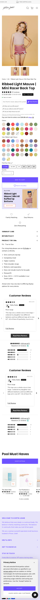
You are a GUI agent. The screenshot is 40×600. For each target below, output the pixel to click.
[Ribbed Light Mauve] (8, 150)
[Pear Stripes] (22, 129)
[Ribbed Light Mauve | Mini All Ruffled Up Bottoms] (29, 198)
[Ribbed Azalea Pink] (31, 129)
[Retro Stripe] (22, 145)
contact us (5, 251)
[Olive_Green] (17, 129)
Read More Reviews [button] (20, 336)
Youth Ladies (8, 278)
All (8, 79)
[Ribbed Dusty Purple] (35, 145)
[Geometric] (26, 124)
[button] (7, 92)
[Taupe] (13, 133)
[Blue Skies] (13, 141)
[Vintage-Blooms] (17, 133)
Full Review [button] (10, 328)
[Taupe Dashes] (22, 154)
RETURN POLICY (8, 236)
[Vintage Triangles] (31, 154)
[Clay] (22, 141)
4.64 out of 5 (25, 343)
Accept (19, 588)
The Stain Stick (6, 490)
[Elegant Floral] (31, 141)
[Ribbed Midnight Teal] (13, 150)
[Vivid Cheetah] (35, 154)
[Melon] (4, 145)
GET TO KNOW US (9, 547)
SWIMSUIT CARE (8, 231)
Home (4, 79)
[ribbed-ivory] (35, 129)
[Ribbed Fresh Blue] (4, 150)
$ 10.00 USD (9, 493)
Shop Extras (20, 461)
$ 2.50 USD (26, 496)
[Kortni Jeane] (9, 8)
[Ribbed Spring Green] (26, 150)
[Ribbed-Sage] (8, 133)
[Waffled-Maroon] (26, 133)
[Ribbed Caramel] (26, 145)
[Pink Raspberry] (26, 129)
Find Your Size (6, 163)
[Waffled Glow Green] (22, 133)
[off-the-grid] (13, 129)
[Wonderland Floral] (31, 133)
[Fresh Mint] (22, 124)
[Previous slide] (1, 318)
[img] (10, 302)
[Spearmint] (8, 154)
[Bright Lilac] (17, 141)
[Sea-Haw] (4, 154)
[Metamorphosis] (4, 129)
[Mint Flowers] (8, 145)
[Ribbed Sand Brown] (22, 150)
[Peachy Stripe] (17, 145)
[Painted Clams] (13, 145)
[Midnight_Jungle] (8, 129)
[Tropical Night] (26, 154)
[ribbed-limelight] (4, 133)
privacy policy (8, 571)
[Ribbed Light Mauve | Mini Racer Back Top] (15, 71)
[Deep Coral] (13, 124)
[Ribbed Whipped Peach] (35, 150)
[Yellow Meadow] (8, 159)
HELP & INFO (7, 540)
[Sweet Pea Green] (17, 154)
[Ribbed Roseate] (17, 150)
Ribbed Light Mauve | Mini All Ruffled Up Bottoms (12, 197)
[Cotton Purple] (26, 141)
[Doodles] (17, 124)
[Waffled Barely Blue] (4, 159)
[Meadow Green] (35, 124)
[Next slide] (38, 318)
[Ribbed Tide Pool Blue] (31, 150)
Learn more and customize (19, 593)
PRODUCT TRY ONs (9, 240)
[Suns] (13, 154)
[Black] (8, 124)
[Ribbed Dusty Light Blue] (31, 145)
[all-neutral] (4, 124)
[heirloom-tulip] (31, 124)
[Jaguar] (35, 141)
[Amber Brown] (4, 141)
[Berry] (8, 141)
